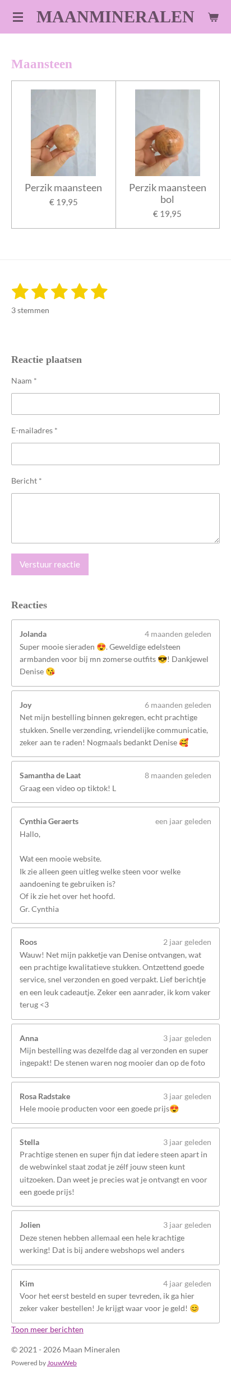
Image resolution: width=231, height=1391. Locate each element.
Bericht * (26, 480)
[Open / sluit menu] (18, 17)
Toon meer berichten (47, 1329)
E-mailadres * (34, 430)
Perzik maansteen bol (167, 193)
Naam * (24, 380)
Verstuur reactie (50, 564)
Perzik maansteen (63, 187)
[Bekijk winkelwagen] (213, 17)
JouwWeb (62, 1362)
